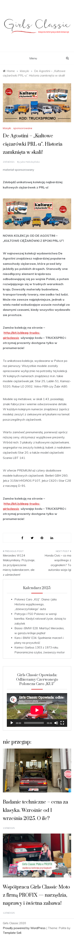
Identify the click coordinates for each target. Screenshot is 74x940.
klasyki (7, 128)
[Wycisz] (56, 723)
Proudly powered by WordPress (24, 928)
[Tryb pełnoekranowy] (62, 723)
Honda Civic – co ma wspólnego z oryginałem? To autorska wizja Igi (58, 563)
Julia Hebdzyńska (30, 161)
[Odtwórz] (12, 723)
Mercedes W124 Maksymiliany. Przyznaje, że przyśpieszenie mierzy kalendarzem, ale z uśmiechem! (19, 565)
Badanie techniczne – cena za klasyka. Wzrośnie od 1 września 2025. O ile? (35, 810)
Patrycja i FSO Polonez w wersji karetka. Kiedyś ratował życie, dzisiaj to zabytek (40, 618)
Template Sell (12, 933)
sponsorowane (22, 128)
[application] (37, 710)
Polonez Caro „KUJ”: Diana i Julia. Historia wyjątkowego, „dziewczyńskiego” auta (35, 604)
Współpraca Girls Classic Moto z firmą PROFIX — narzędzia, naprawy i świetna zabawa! (36, 895)
